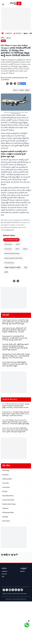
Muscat (17, 249)
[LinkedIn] (16, 590)
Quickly (9, 33)
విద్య (3, 577)
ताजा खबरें (5, 315)
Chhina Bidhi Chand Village (11, 240)
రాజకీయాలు (5, 572)
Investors (24, 594)
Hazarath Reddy (7, 78)
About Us (5, 594)
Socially (19, 33)
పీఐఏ (25, 268)
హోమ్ (2, 38)
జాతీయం (4, 568)
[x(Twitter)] (11, 83)
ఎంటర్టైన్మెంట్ (23, 568)
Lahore (17, 244)
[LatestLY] (15, 5)
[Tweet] (18, 281)
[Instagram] (13, 590)
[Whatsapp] (15, 83)
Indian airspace (8, 244)
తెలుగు (27, 90)
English (21, 90)
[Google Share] (21, 85)
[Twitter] (7, 590)
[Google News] (18, 590)
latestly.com (9, 230)
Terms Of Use (11, 594)
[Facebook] (7, 83)
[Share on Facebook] (14, 281)
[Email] (21, 590)
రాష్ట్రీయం (25, 33)
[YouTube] (10, 590)
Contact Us (18, 594)
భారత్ (6, 272)
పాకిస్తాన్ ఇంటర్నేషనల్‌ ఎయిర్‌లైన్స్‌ (12, 268)
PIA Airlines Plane (9, 263)
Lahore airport (8, 249)
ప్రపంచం (8, 38)
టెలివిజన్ (22, 572)
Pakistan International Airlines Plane (13, 258)
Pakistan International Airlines (12, 254)
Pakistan (25, 249)
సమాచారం (4, 574)
